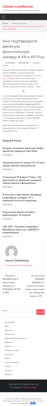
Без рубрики (10, 322)
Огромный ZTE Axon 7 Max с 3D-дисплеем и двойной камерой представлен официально (22, 180)
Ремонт (8, 358)
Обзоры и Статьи (12, 350)
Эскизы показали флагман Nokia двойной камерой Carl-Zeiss (23, 149)
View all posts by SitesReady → (19, 265)
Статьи (7, 366)
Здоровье (8, 330)
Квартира (8, 342)
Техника (8, 370)
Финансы (8, 374)
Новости (8, 346)
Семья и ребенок (18, 6)
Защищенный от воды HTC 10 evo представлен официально (23, 164)
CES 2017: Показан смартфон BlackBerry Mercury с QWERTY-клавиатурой (21, 229)
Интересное (9, 334)
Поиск (5, 310)
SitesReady (24, 63)
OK (33, 403)
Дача (7, 326)
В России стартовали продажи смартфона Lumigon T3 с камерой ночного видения (22, 197)
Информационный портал (15, 338)
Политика (9, 354)
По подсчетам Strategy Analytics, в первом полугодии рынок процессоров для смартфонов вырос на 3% (34, 285)
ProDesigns (31, 387)
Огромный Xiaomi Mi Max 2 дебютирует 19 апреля (19, 213)
